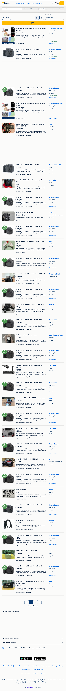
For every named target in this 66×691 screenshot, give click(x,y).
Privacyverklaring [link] (57, 666)
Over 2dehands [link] (25, 674)
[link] (8, 3)
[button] (55, 3)
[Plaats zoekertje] (61, 3)
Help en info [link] (19, 3)
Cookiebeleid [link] (26, 669)
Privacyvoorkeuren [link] (38, 669)
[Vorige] (26, 602)
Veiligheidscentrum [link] (36, 3)
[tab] (37, 18)
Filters (34, 23)
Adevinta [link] (35, 674)
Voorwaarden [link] (26, 3)
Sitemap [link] (43, 674)
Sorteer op (48, 14)
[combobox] (12, 8)
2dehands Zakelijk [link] (8, 666)
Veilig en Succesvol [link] (23, 666)
